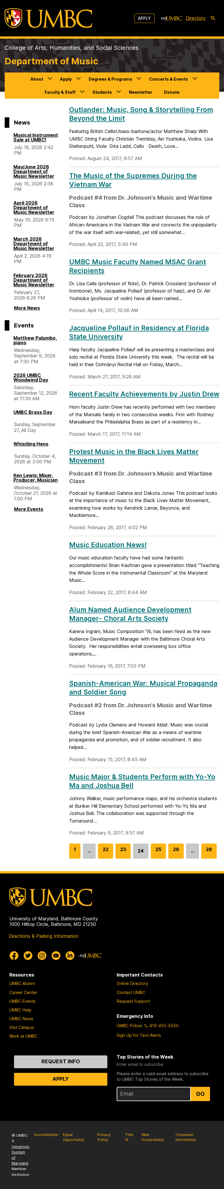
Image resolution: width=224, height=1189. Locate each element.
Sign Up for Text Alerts (139, 1035)
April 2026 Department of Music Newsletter (33, 207)
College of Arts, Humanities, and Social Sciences (72, 47)
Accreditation (46, 1135)
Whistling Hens (30, 444)
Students (102, 92)
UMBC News (21, 1018)
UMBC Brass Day (32, 412)
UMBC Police (129, 1025)
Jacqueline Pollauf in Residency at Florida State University (139, 332)
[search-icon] (212, 18)
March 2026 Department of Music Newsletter (33, 243)
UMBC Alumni (22, 983)
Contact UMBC (131, 992)
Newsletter (140, 92)
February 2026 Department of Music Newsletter (33, 280)
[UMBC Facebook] (14, 955)
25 (158, 852)
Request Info (60, 1061)
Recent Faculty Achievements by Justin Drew (144, 394)
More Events (28, 509)
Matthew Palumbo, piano (35, 340)
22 (105, 852)
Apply (144, 18)
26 (176, 852)
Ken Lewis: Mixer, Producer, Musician (35, 477)
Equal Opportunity (73, 1137)
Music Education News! (108, 545)
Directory (196, 18)
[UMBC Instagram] (42, 955)
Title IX (129, 1137)
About (37, 79)
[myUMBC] (171, 18)
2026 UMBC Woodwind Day (30, 377)
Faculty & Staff (60, 92)
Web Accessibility (152, 1137)
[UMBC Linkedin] (70, 955)
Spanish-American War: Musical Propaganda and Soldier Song (143, 687)
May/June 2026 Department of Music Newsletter (33, 171)
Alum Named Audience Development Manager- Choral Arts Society (130, 614)
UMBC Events (22, 1001)
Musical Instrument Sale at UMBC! (35, 137)
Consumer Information (186, 1137)
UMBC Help (20, 1009)
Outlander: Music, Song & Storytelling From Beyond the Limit (141, 114)
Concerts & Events (168, 79)
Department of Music (51, 61)
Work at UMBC (23, 1036)
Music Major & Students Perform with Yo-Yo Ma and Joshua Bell (142, 781)
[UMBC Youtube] (56, 955)
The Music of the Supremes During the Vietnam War (133, 180)
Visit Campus (21, 1027)
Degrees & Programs (110, 79)
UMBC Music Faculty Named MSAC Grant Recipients (137, 266)
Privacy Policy (104, 1137)
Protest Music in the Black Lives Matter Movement (134, 456)
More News (27, 308)
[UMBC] (48, 18)
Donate (171, 92)
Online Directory (132, 983)
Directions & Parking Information (43, 936)
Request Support (133, 1001)
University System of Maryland (20, 1155)
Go (200, 1093)
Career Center (23, 992)
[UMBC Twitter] (28, 955)
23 (123, 852)
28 (209, 852)
